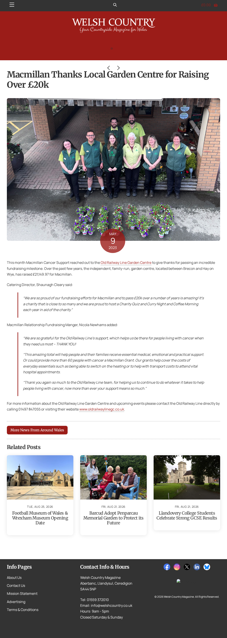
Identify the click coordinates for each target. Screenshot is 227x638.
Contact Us (16, 585)
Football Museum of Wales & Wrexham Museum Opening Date (40, 517)
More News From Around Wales (37, 430)
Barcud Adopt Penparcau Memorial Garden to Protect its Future (113, 517)
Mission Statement (22, 593)
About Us (14, 577)
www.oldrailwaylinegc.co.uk (101, 409)
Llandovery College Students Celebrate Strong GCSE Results (187, 515)
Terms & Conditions (22, 609)
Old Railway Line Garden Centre (126, 262)
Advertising (16, 601)
